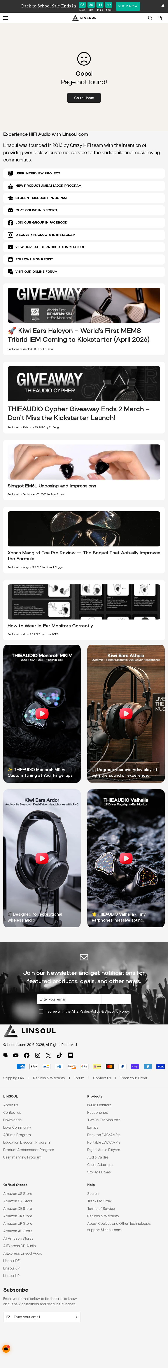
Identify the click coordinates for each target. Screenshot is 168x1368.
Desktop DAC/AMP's (103, 1134)
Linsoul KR (11, 1275)
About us (10, 1105)
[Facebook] (27, 1055)
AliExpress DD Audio (19, 1245)
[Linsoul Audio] (84, 18)
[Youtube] (16, 1055)
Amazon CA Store (18, 1201)
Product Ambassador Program (28, 1149)
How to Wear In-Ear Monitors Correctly (50, 625)
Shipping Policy (117, 1011)
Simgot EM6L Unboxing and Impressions (52, 486)
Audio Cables (98, 1157)
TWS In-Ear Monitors (103, 1119)
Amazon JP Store (17, 1223)
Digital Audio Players (103, 1149)
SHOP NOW (128, 6)
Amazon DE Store (17, 1208)
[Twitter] (48, 1055)
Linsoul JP (11, 1268)
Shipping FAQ (13, 1078)
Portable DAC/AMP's (103, 1142)
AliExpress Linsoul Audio (22, 1253)
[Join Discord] (70, 1055)
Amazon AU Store (17, 1230)
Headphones (97, 1112)
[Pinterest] (5, 1055)
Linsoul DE (11, 1260)
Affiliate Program (17, 1134)
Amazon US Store (17, 1193)
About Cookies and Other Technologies (119, 1223)
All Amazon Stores (18, 1238)
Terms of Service (101, 1208)
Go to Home (84, 97)
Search (93, 1193)
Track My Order (99, 1201)
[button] (160, 18)
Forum (79, 1078)
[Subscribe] (76, 1317)
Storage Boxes (99, 1172)
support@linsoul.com (104, 1229)
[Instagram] (37, 1055)
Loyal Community (17, 1127)
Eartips (92, 1127)
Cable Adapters (100, 1164)
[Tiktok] (59, 1055)
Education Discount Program (26, 1142)
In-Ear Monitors (99, 1105)
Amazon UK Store (17, 1216)
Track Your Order (133, 1078)
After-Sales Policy (86, 1011)
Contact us (12, 1112)
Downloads (12, 1119)
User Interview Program (22, 1157)
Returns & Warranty (103, 1216)
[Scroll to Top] (159, 1344)
